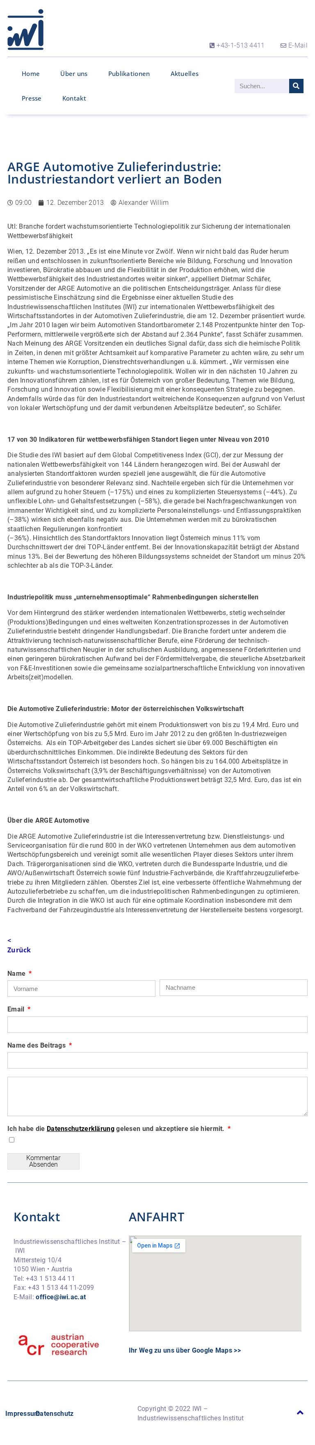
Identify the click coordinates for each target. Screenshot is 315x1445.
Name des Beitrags (37, 1045)
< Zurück (19, 945)
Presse (32, 98)
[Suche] (296, 86)
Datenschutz (54, 1413)
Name (17, 973)
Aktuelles (185, 73)
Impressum (22, 1413)
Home (31, 73)
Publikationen (129, 73)
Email (16, 1009)
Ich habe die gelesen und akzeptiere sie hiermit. (116, 1129)
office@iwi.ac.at (61, 1297)
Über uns (73, 73)
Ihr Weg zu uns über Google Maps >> (185, 1350)
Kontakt (74, 98)
